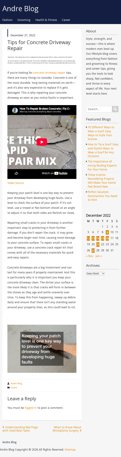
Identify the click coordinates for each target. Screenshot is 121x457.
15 (102, 238)
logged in (31, 408)
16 (107, 238)
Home (14, 387)
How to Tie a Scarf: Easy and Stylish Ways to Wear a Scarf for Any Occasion (103, 150)
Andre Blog (20, 8)
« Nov (89, 256)
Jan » (99, 256)
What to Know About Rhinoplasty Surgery (67, 428)
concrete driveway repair (49, 72)
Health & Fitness (46, 20)
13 (93, 238)
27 (93, 250)
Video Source (15, 183)
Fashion (7, 20)
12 (88, 238)
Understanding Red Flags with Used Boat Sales (20, 428)
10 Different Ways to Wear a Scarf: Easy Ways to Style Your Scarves (101, 133)
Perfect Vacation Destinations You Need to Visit (102, 196)
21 (97, 244)
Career (66, 20)
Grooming (23, 20)
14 (97, 238)
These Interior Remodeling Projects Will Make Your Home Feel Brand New (102, 180)
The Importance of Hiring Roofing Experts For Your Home (102, 165)
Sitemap (70, 449)
